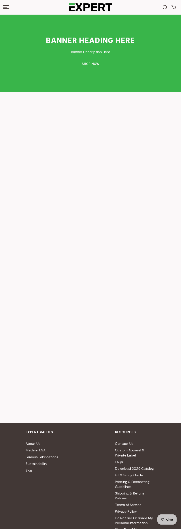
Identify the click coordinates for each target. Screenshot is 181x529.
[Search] (165, 7)
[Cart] (174, 7)
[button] (6, 7)
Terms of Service (128, 504)
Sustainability (36, 463)
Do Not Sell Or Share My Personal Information (134, 520)
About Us (33, 443)
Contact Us (124, 443)
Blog (29, 470)
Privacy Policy (126, 511)
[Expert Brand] (90, 7)
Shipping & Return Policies (129, 495)
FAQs (119, 462)
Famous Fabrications (42, 457)
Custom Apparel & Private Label (130, 452)
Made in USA (35, 450)
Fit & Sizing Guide (129, 475)
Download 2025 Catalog (134, 468)
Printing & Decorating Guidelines (132, 484)
